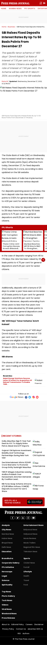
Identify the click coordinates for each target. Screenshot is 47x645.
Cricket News (29, 563)
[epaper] (40, 3)
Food (26, 584)
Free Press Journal (15, 3)
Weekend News (9, 613)
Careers (29, 624)
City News (6, 529)
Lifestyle (28, 571)
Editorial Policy (17, 624)
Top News (6, 591)
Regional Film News (32, 547)
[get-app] (44, 3)
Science (5, 580)
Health (26, 576)
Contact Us (21, 629)
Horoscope (7, 571)
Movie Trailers (29, 543)
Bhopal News (7, 543)
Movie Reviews (30, 538)
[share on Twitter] (18, 517)
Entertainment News (33, 525)
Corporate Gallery (10, 563)
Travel (26, 580)
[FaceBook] (26, 397)
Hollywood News (30, 534)
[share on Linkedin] (23, 517)
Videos (5, 605)
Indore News (7, 538)
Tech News (7, 600)
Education (7, 551)
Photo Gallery (8, 596)
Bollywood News (30, 529)
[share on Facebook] (12, 517)
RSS (19, 633)
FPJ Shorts (29, 9)
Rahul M (5, 81)
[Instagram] (33, 397)
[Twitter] (29, 397)
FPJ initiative (8, 567)
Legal (4, 576)
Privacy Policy (8, 629)
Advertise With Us (35, 629)
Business (11, 27)
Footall (26, 567)
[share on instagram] (28, 517)
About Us (6, 624)
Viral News (7, 609)
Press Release (8, 618)
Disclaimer (38, 624)
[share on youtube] (33, 517)
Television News (30, 551)
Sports (27, 558)
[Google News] (16, 397)
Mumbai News (15, 9)
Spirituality (7, 584)
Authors (26, 633)
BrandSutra (7, 558)
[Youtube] (37, 397)
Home (3, 9)
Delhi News (6, 547)
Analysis (6, 525)
